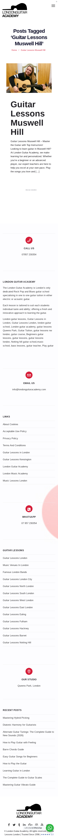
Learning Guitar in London (16, 770)
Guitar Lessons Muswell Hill (28, 118)
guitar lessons (19, 338)
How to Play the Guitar (15, 763)
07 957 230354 (29, 523)
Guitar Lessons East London (18, 607)
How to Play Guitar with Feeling (19, 742)
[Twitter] (14, 825)
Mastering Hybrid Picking (16, 718)
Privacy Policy (10, 438)
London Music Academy (15, 473)
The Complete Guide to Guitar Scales (22, 777)
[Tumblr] (19, 825)
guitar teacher (33, 345)
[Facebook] (9, 825)
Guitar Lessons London (24, 323)
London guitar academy (23, 326)
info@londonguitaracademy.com (29, 389)
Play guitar (47, 345)
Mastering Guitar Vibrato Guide (19, 784)
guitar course (18, 334)
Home (14, 50)
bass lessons (18, 345)
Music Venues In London (16, 565)
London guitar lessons (14, 319)
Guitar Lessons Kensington (17, 459)
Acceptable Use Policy (15, 431)
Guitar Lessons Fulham (15, 621)
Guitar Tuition (25, 330)
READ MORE (31, 190)
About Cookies (10, 424)
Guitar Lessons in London (16, 452)
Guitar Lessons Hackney (16, 628)
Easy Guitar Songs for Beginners (20, 756)
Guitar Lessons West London (18, 600)
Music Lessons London (15, 480)
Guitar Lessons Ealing (14, 614)
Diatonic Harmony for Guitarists (19, 724)
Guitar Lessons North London (18, 586)
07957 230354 (29, 254)
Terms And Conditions (14, 445)
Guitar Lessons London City (17, 579)
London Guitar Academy (15, 466)
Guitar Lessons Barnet (14, 635)
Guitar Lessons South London (18, 593)
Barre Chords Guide (13, 749)
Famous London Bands (15, 572)
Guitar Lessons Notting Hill (17, 642)
